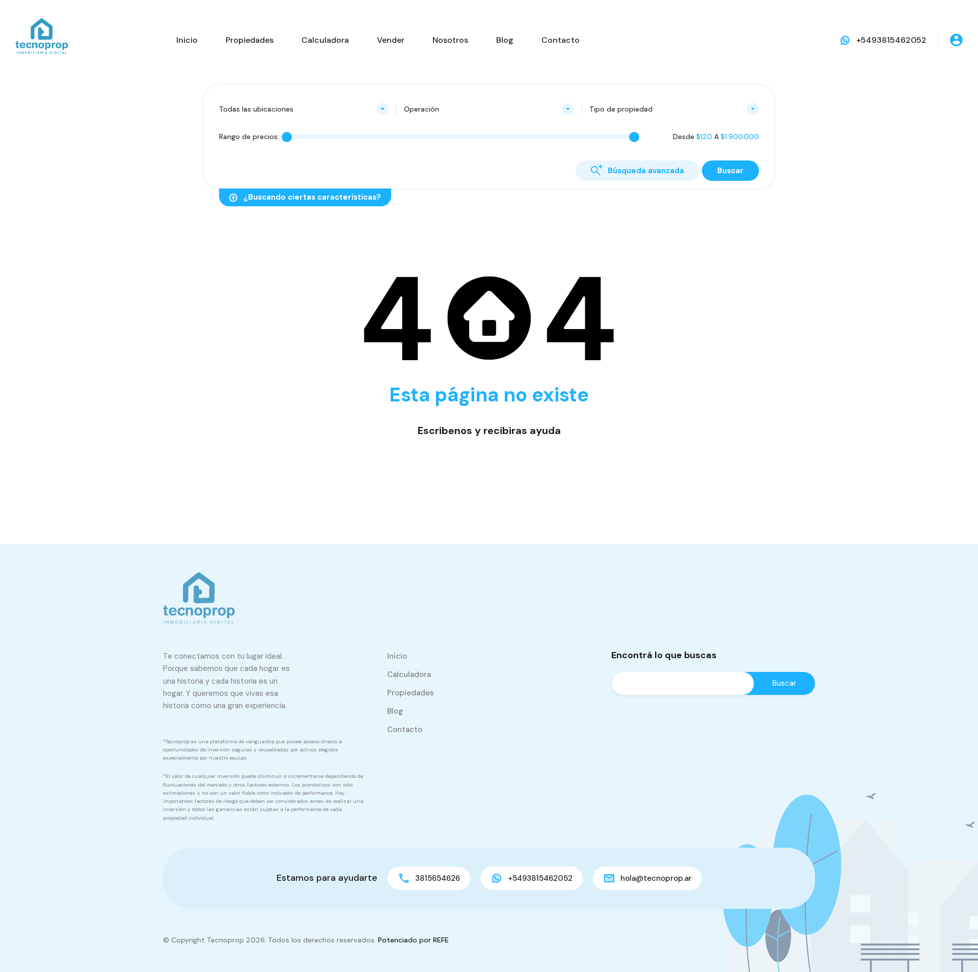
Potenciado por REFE (413, 939)
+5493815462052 (891, 40)
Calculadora (325, 40)
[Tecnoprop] (40, 39)
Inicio (187, 40)
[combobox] (303, 109)
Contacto (560, 40)
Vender (390, 40)
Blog (504, 40)
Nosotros (450, 40)
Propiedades (250, 40)
